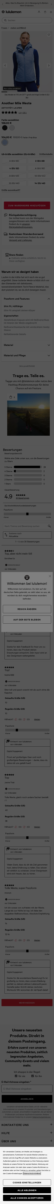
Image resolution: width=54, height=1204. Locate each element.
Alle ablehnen (27, 1190)
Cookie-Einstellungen (27, 1182)
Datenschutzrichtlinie (31, 1173)
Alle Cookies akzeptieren (27, 1197)
